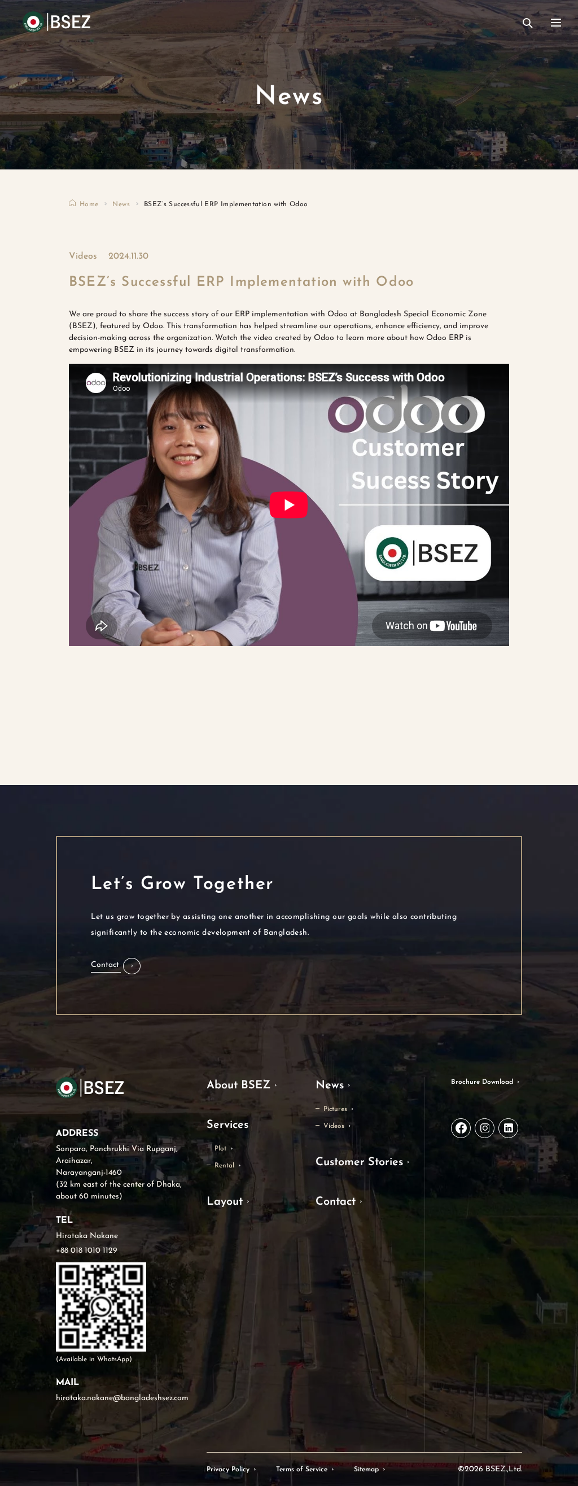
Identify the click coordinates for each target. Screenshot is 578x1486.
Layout (225, 1202)
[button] (116, 966)
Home (89, 204)
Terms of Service (301, 1469)
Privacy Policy (228, 1469)
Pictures (335, 1109)
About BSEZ (238, 1085)
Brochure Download (482, 1082)
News (120, 204)
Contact (336, 1202)
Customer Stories (359, 1162)
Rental (224, 1165)
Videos (333, 1126)
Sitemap (366, 1469)
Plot (220, 1148)
